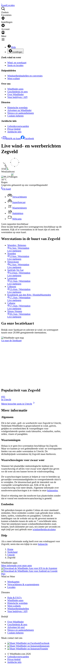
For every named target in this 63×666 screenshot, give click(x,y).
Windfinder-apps (15, 89)
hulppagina (52, 490)
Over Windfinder (15, 94)
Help (13, 47)
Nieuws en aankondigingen (20, 113)
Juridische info (14, 131)
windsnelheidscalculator (44, 529)
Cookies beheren (15, 115)
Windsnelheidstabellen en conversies (25, 75)
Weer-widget (13, 78)
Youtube (44, 648)
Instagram (44, 646)
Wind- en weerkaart (16, 62)
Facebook (29, 138)
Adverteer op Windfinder (19, 110)
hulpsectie (43, 544)
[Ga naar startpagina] (1, 2)
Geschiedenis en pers (17, 91)
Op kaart (6, 189)
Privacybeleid (13, 129)
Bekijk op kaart (13, 138)
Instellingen (17, 52)
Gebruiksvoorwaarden (18, 126)
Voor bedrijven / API (17, 97)
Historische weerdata (17, 107)
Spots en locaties (15, 65)
